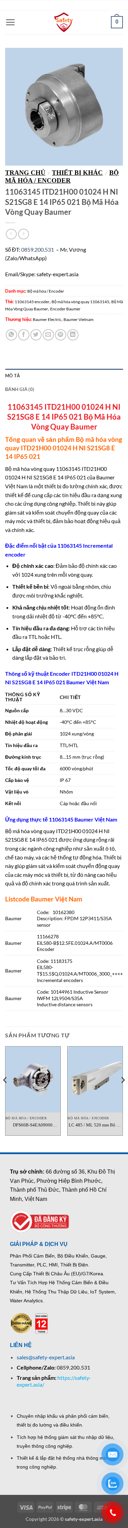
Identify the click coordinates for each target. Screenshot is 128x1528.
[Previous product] (23, 234)
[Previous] (5, 1093)
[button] (10, 22)
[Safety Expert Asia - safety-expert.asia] (64, 22)
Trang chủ (25, 172)
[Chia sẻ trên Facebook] (23, 334)
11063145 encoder (32, 301)
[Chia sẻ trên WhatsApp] (11, 334)
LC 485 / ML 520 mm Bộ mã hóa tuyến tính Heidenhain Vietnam (95, 1125)
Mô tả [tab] (12, 375)
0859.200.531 (37, 249)
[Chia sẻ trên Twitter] (36, 334)
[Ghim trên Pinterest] (60, 334)
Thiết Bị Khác (77, 172)
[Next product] (11, 234)
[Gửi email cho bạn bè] (48, 334)
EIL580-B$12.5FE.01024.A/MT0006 (75, 943)
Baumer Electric (47, 319)
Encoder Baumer (65, 308)
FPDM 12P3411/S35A (88, 918)
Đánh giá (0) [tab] (19, 389)
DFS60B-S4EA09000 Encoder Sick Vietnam (32, 1125)
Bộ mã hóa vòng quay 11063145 (80, 301)
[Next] (122, 1093)
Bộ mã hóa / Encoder (62, 176)
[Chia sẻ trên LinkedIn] (73, 334)
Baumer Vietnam (78, 319)
